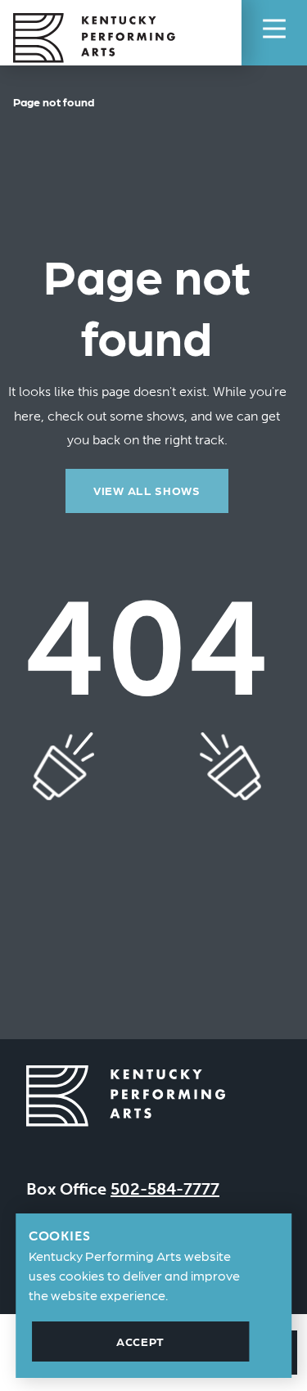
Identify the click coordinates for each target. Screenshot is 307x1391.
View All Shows (147, 490)
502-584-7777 (165, 1189)
